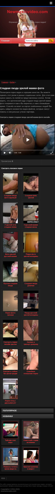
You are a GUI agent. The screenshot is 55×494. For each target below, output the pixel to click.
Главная (5, 41)
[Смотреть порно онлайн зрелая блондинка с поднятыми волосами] (10, 341)
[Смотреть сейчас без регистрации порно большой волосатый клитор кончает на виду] (10, 370)
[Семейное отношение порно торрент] (30, 370)
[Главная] (27, 13)
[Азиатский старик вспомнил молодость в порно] (30, 430)
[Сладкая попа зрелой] (30, 194)
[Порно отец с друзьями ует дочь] (10, 399)
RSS (3, 478)
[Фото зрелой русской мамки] (10, 253)
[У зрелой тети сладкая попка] (10, 223)
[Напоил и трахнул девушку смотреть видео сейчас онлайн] (30, 341)
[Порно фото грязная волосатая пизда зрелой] (10, 311)
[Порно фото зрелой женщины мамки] (30, 253)
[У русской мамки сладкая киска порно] (30, 223)
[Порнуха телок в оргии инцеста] (10, 456)
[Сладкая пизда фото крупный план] (10, 194)
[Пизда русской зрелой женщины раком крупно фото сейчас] (30, 311)
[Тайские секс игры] (10, 430)
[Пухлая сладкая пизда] (10, 282)
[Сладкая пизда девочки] (30, 282)
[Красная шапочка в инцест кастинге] (30, 456)
